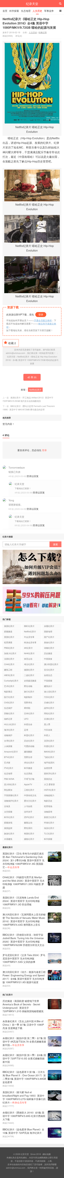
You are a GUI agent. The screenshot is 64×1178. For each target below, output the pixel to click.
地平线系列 (49, 762)
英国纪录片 (9, 636)
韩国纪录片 (29, 833)
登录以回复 (33, 476)
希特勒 (27, 707)
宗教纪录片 (9, 713)
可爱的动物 (29, 746)
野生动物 (28, 686)
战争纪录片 (49, 707)
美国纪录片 (9, 625)
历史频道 (48, 653)
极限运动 (28, 822)
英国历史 (48, 778)
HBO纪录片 (9, 675)
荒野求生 (28, 702)
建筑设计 (48, 686)
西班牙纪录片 (50, 773)
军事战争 (49, 10)
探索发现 (8, 822)
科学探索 (14, 10)
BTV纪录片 (9, 757)
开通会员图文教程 (43, 320)
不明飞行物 (29, 778)
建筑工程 (8, 669)
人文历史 (37, 10)
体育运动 (28, 658)
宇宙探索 (48, 680)
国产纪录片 (49, 636)
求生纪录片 (29, 762)
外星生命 (28, 724)
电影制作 (28, 696)
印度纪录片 (49, 746)
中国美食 (48, 658)
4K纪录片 (28, 647)
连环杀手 (28, 811)
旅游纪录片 (9, 833)
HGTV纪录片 (50, 789)
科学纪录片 (9, 817)
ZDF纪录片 (29, 817)
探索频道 (8, 631)
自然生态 (48, 675)
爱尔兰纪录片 (30, 800)
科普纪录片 (29, 735)
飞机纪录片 (49, 757)
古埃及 (7, 806)
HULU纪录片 (10, 724)
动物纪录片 (49, 647)
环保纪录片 (49, 822)
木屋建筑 (8, 838)
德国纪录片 (29, 669)
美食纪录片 (49, 642)
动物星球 (48, 811)
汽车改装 (48, 729)
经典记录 (43, 32)
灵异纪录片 (49, 740)
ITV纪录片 (8, 767)
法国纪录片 (9, 658)
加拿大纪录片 (10, 653)
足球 (26, 729)
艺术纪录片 (9, 686)
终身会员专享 (30, 642)
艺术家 (7, 762)
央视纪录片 (49, 625)
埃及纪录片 (49, 828)
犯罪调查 (8, 642)
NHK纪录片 (29, 653)
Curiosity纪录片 (11, 680)
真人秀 (47, 724)
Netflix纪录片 (35, 389)
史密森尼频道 (30, 680)
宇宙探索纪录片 (11, 795)
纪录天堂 (32, 3)
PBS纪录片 (9, 647)
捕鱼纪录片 (29, 838)
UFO (26, 718)
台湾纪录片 (9, 740)
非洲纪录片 (49, 718)
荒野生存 (28, 757)
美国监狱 (8, 828)
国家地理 (48, 631)
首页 (5, 10)
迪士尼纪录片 (50, 691)
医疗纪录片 (9, 696)
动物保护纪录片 (11, 800)
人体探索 (8, 746)
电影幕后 (8, 691)
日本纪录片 (29, 713)
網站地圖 (46, 1154)
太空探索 (8, 811)
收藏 (12, 343)
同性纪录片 (49, 713)
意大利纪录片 (10, 784)
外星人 (47, 735)
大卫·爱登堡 (49, 784)
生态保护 (8, 707)
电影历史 (48, 800)
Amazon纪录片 (11, 751)
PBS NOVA (9, 778)
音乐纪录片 (49, 669)
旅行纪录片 (29, 691)
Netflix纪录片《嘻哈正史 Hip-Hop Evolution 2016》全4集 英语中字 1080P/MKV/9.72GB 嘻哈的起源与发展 (29, 23)
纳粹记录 (8, 718)
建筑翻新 (28, 751)
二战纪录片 (29, 675)
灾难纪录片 (49, 702)
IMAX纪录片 (49, 751)
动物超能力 (49, 795)
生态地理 (26, 10)
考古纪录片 (29, 664)
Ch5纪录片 (9, 702)
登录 (40, 314)
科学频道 (28, 767)
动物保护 (8, 735)
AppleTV (28, 784)
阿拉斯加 (8, 789)
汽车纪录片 (49, 696)
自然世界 (48, 767)
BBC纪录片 (29, 625)
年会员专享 (29, 636)
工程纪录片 (29, 789)
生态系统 (28, 773)
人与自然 (28, 806)
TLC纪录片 (49, 833)
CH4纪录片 (9, 664)
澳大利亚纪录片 (51, 664)
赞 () (33, 377)
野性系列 (28, 828)
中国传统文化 (30, 795)
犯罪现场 (48, 806)
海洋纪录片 (9, 729)
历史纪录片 (29, 740)
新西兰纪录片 (50, 817)
